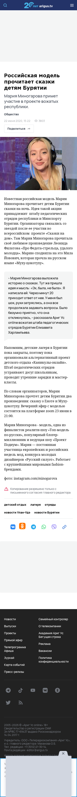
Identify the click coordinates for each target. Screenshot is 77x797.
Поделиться (16, 129)
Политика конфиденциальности (54, 659)
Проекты (10, 633)
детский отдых (15, 505)
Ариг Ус (38, 5)
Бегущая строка (50, 637)
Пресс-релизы (14, 672)
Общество (11, 114)
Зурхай (9, 658)
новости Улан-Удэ (17, 512)
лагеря (35, 505)
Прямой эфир (13, 640)
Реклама (45, 644)
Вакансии (45, 651)
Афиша (9, 651)
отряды (50, 505)
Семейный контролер (53, 619)
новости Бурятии (47, 512)
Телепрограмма (15, 647)
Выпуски (10, 626)
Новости (10, 619)
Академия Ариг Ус (51, 633)
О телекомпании (50, 626)
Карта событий (14, 665)
